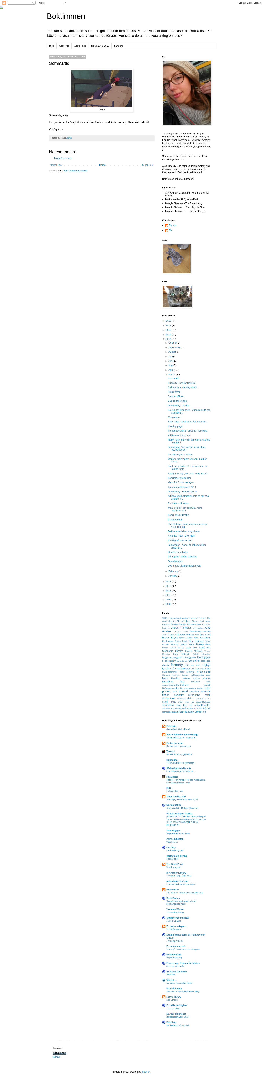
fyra (164, 668)
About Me (64, 46)
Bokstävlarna (173, 954)
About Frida (80, 46)
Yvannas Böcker (175, 909)
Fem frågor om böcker (179, 478)
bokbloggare (203, 657)
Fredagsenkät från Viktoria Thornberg (187, 430)
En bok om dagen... (176, 926)
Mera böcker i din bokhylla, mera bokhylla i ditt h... (185, 509)
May (170, 365)
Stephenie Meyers (172, 651)
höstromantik (203, 671)
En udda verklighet (176, 1005)
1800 (164, 618)
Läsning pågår (175, 426)
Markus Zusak (186, 638)
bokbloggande (189, 657)
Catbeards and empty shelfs (182, 387)
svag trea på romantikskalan (193, 705)
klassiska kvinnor (191, 678)
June (171, 361)
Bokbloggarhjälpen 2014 (177, 1017)
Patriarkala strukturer (179, 503)
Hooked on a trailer (178, 552)
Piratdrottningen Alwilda (179, 813)
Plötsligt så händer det (179, 540)
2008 (169, 604)
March (172, 374)
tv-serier (198, 708)
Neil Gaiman (196, 641)
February (173, 571)
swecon (166, 708)
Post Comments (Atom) (75, 170)
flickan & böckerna (176, 971)
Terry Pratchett (181, 654)
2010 (169, 595)
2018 (169, 321)
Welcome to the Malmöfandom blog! (182, 991)
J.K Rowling (198, 628)
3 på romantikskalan (178, 618)
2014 (169, 339)
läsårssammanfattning (172, 688)
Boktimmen (66, 16)
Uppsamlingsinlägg (175, 912)
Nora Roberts (196, 644)
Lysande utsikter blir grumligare (181, 884)
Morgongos (174, 417)
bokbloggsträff (169, 661)
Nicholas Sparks (179, 644)
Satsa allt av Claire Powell (178, 729)
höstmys (190, 672)
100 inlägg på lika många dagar (184, 565)
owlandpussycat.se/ (177, 881)
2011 (169, 590)
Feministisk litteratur (178, 515)
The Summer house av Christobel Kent (184, 892)
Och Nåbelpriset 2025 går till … (180, 771)
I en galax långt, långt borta (178, 875)
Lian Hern (195, 635)
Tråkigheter (174, 392)
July (170, 356)
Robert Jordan (177, 648)
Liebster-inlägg (173, 1008)
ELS (168, 788)
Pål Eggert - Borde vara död (182, 556)
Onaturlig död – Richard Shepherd (182, 808)
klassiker (175, 678)
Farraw (172, 225)
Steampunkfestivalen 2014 (182, 487)
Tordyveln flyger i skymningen (180, 763)
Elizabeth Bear (194, 624)
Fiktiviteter (172, 777)
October (172, 343)
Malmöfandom (175, 519)
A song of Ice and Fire (199, 618)
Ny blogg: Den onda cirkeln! (179, 983)
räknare (57, 1057)
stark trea (169, 701)
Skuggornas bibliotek (177, 918)
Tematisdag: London (178, 405)
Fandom (118, 46)
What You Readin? (176, 796)
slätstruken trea (203, 698)
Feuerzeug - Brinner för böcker (183, 963)
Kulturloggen (173, 830)
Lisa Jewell (205, 634)
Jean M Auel (168, 634)
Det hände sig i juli (174, 850)
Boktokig (171, 726)
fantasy (177, 665)
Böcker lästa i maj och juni (178, 746)
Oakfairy (171, 847)
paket (207, 688)
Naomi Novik (181, 641)
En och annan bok (176, 946)
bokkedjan (205, 661)
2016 (169, 330)
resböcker (194, 691)
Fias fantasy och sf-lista (180, 454)
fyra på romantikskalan (179, 668)
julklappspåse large (200, 675)
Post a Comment (62, 158)
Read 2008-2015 (100, 46)
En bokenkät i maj (174, 791)
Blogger (146, 1071)
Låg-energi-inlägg (177, 401)
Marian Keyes (170, 637)
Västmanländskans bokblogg (182, 734)
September (174, 347)
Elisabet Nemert (178, 624)
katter (165, 678)
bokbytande (182, 661)
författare (196, 668)
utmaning (200, 711)
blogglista (206, 654)
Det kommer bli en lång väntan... (185, 531)
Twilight (196, 654)
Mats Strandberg (202, 638)
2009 (169, 599)
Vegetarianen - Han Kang (178, 833)
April (171, 370)
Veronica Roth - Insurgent (181, 482)
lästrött (207, 685)
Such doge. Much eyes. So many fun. (187, 421)
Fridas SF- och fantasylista (182, 383)
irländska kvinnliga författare (176, 675)
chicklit (165, 665)
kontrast (206, 678)
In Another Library (176, 872)
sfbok (207, 695)
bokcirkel (194, 660)
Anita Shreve (168, 621)
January (173, 576)
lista (182, 681)
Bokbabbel (172, 760)
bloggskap (167, 657)
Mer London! (172, 1000)
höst (182, 672)
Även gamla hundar (175, 966)
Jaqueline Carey (180, 631)
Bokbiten (171, 1022)
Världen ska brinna (176, 856)
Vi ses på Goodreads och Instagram (183, 949)
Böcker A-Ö (198, 621)
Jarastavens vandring (200, 631)
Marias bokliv (173, 805)
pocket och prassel (175, 691)
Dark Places (173, 898)
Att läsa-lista (183, 621)
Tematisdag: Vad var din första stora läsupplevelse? (186, 448)
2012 (169, 586)
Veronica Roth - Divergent (181, 536)
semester (179, 695)
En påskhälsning (174, 957)
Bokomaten (172, 889)
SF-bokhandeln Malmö (178, 768)
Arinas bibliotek (174, 839)
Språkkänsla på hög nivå (177, 1025)
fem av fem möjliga (197, 665)
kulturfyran (167, 681)
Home (102, 165)
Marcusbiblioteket (176, 1014)
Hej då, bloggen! (173, 929)
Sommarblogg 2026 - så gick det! (181, 737)
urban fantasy (185, 711)
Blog (51, 46)
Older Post (147, 165)
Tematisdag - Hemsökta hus (182, 491)
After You (170, 974)
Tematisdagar (175, 561)
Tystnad (170, 751)
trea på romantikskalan (182, 708)
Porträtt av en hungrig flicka (179, 754)
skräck (190, 698)
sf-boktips (194, 694)
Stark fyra (205, 647)
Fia (170, 230)
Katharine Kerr (182, 634)
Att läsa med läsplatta (179, 435)
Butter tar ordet (174, 743)
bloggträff (177, 657)
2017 (169, 325)
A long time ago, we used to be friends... (188, 473)
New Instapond (173, 867)
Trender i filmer (176, 396)
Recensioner (172, 859)
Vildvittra (171, 980)
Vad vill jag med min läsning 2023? (182, 799)
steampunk (168, 705)
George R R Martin (181, 628)
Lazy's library (173, 997)
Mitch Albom (168, 641)
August (172, 352)
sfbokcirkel (168, 698)
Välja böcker (172, 842)
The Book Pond (174, 864)
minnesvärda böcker (193, 688)
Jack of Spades (173, 921)
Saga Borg (191, 648)
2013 (169, 581)
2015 (169, 334)
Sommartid (173, 378)
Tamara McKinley (194, 651)
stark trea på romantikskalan (194, 702)
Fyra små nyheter (174, 941)
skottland (181, 698)
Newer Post (56, 165)
